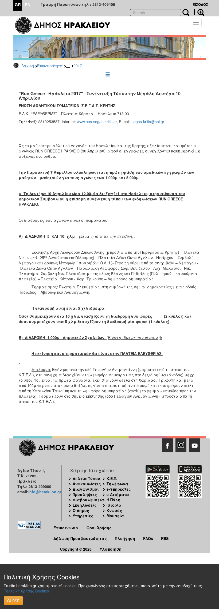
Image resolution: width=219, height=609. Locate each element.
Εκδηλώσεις (85, 505)
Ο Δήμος (81, 510)
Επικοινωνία (66, 527)
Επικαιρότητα (50, 65)
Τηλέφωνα (117, 483)
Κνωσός (114, 510)
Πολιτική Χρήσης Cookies (26, 591)
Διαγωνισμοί (86, 489)
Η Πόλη (113, 499)
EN (27, 4)
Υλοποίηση (111, 549)
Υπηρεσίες (83, 515)
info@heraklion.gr (44, 491)
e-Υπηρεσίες (119, 489)
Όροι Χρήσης (99, 527)
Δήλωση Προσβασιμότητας (80, 538)
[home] (66, 25)
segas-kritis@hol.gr (148, 121)
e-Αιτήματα (118, 494)
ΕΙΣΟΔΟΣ (200, 4)
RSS (165, 538)
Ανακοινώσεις (87, 483)
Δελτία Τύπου (86, 478)
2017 (77, 65)
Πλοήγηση (125, 538)
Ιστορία (114, 505)
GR (18, 4)
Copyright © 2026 (76, 549)
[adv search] (199, 12)
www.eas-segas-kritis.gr (97, 121)
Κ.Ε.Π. (112, 478)
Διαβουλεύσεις (88, 499)
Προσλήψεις (85, 494)
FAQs (148, 538)
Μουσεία (115, 515)
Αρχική (27, 65)
